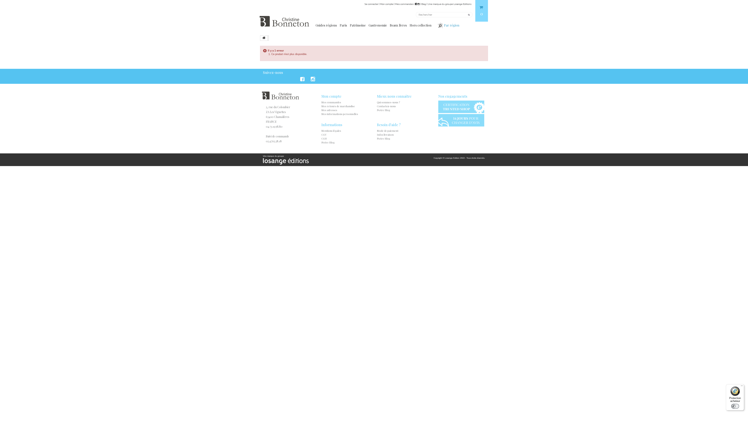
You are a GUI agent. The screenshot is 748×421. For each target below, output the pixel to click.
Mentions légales (331, 130)
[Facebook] (303, 79)
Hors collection (420, 25)
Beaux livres (398, 25)
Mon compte (386, 4)
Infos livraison (385, 134)
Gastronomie (378, 25)
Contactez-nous (386, 106)
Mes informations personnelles (339, 114)
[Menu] (741, 386)
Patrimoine (358, 25)
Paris (343, 25)
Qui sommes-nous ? (388, 102)
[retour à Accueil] (264, 38)
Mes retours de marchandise (338, 106)
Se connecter (371, 4)
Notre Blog (383, 110)
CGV (323, 134)
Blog (423, 4)
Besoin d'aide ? (389, 124)
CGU (324, 138)
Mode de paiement (387, 130)
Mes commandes (404, 4)
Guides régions (326, 25)
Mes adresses (329, 110)
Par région (451, 25)
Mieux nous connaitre (394, 96)
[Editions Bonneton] (284, 19)
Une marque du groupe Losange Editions (449, 4)
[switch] (735, 406)
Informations (331, 124)
